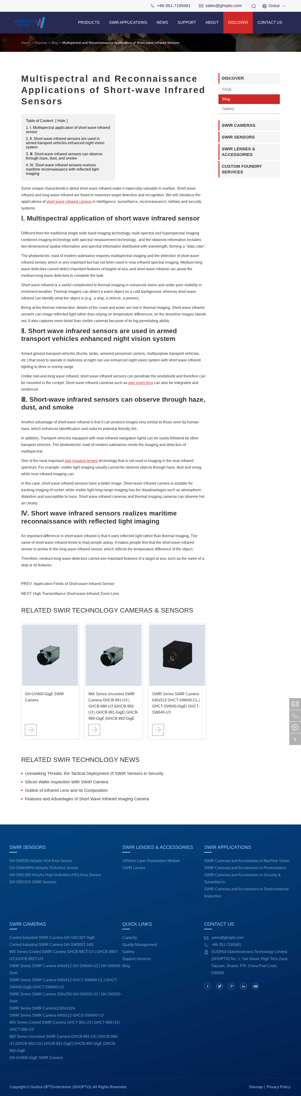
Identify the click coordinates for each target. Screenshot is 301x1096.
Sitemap (256, 1087)
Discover (238, 22)
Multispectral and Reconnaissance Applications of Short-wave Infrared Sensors (120, 43)
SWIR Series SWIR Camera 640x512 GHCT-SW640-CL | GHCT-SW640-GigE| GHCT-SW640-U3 (176, 703)
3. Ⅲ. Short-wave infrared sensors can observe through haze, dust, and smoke (64, 156)
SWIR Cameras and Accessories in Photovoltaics (245, 868)
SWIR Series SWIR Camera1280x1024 (42, 1008)
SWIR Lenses (133, 868)
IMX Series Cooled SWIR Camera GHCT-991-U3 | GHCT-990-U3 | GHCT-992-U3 (64, 1025)
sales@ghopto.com (220, 5)
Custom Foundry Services (242, 169)
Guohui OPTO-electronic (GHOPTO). (61, 1087)
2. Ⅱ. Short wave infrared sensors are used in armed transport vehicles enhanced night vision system (65, 143)
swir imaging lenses (81, 461)
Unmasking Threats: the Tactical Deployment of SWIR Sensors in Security (94, 773)
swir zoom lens (140, 383)
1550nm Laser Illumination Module (151, 861)
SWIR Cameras (238, 125)
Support (187, 22)
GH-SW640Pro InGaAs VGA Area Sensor (43, 868)
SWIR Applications (128, 22)
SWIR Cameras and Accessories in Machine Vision (246, 861)
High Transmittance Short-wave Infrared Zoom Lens (76, 594)
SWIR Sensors (238, 137)
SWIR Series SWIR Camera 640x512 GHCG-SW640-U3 (56, 1015)
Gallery (228, 109)
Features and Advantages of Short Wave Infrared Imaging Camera (87, 799)
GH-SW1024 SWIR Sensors (32, 882)
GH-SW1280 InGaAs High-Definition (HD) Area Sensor (55, 875)
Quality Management (139, 945)
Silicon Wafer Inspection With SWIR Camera (66, 782)
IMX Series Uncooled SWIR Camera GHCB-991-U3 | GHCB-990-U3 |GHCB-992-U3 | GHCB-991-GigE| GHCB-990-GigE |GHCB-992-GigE (113, 706)
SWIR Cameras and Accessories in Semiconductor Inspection (246, 892)
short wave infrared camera (68, 202)
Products (89, 22)
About (212, 22)
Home (25, 43)
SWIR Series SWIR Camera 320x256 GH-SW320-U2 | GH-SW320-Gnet (65, 997)
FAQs (227, 89)
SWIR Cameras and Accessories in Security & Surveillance (242, 878)
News (162, 22)
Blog (54, 43)
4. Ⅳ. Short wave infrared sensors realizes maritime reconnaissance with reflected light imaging (62, 169)
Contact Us (269, 22)
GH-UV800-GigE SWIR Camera (44, 697)
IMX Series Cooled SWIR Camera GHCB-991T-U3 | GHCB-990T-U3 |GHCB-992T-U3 (64, 955)
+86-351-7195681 (170, 5)
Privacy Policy (278, 1087)
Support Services (136, 959)
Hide (61, 121)
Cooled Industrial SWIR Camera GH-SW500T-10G (51, 945)
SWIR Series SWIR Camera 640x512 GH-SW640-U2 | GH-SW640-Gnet (65, 969)
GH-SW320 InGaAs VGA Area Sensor (40, 861)
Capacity (129, 938)
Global (274, 6)
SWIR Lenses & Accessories (238, 152)
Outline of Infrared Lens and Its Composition (66, 790)
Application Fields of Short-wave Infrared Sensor (74, 584)
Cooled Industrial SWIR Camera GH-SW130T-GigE (52, 938)
